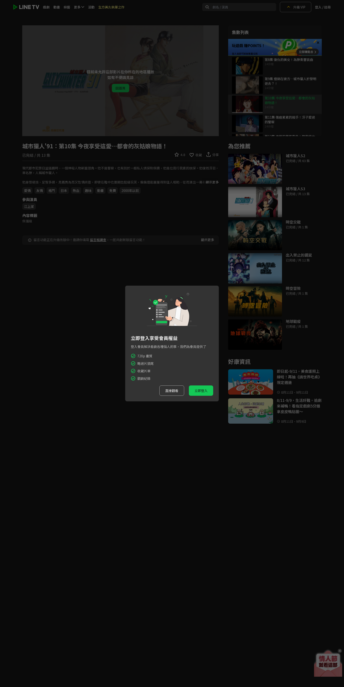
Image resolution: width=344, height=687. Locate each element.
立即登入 (201, 390)
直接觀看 (171, 390)
